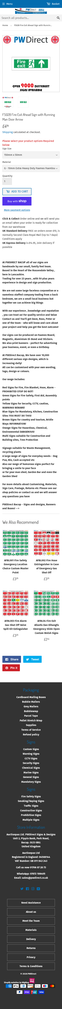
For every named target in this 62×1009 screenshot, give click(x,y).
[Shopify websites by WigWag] (31, 982)
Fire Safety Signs (31, 796)
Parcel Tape (31, 715)
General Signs (31, 777)
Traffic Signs (31, 805)
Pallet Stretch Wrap (31, 720)
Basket (56, 3)
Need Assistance (31, 902)
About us (31, 911)
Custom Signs (31, 749)
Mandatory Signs (31, 781)
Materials (31, 929)
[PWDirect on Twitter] (22, 889)
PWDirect (32, 974)
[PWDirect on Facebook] (27, 889)
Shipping (7, 132)
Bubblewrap (31, 711)
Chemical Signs (31, 767)
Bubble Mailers (31, 701)
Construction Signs (31, 810)
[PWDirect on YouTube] (38, 889)
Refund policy (31, 734)
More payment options (17, 210)
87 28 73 (41, 867)
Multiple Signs (31, 819)
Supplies (31, 725)
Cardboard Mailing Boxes (31, 697)
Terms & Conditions (31, 966)
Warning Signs (31, 753)
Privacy (31, 957)
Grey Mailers (31, 706)
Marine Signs (31, 772)
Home (5, 25)
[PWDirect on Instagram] (32, 889)
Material (6, 162)
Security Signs (31, 763)
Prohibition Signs (31, 815)
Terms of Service (31, 729)
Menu (9, 3)
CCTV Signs (31, 758)
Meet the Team (31, 920)
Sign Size (6, 148)
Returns (31, 948)
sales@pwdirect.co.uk (35, 877)
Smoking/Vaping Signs (31, 801)
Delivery (31, 939)
